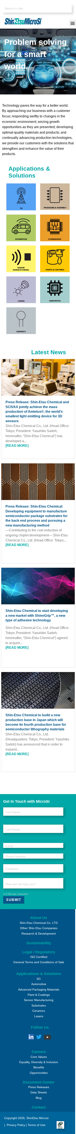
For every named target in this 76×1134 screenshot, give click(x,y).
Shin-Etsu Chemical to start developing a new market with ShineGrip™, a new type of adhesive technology (36, 615)
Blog (39, 1098)
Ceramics (38, 1010)
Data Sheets (38, 1092)
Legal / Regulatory (38, 952)
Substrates (38, 1005)
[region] (38, 61)
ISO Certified (38, 957)
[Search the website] (37, 8)
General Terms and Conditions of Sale (38, 962)
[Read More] (16, 445)
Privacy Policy (15, 1125)
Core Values (39, 1056)
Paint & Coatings (39, 994)
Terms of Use (36, 1125)
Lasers (38, 1016)
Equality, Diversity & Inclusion (38, 1062)
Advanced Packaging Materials (38, 989)
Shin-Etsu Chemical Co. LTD (39, 922)
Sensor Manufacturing (38, 1000)
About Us (38, 918)
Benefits (38, 1067)
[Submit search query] (65, 8)
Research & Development (39, 933)
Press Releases (38, 1087)
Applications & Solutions (38, 974)
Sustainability (38, 943)
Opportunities (39, 1072)
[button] (72, 23)
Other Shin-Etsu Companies (38, 928)
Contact (39, 1107)
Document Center (38, 1082)
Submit (13, 900)
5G (39, 978)
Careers (39, 1052)
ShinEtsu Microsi (37, 1118)
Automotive (38, 984)
